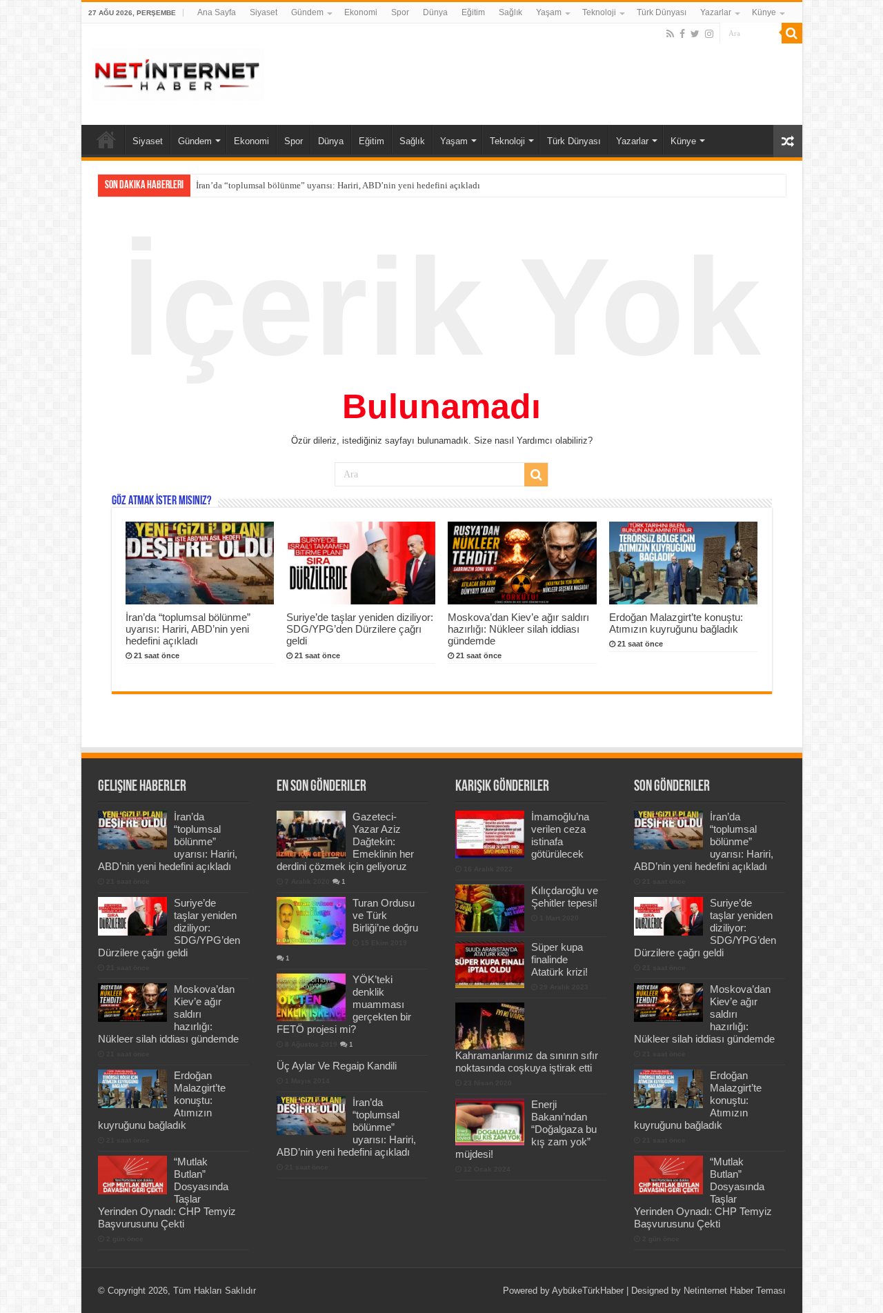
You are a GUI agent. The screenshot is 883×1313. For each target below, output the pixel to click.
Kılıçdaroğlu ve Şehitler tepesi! (564, 897)
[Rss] (670, 34)
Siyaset (263, 12)
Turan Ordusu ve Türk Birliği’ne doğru (385, 915)
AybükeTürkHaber (588, 1290)
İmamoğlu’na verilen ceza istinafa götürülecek (560, 835)
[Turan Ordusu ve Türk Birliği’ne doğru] (311, 920)
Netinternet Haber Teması (735, 1290)
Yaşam (549, 12)
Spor (400, 12)
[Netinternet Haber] (178, 71)
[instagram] (709, 34)
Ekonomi (360, 12)
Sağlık (510, 12)
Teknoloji (599, 12)
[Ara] (792, 33)
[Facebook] (682, 34)
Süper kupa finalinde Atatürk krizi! (559, 959)
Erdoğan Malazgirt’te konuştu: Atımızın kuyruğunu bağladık (676, 623)
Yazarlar (715, 12)
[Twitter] (695, 34)
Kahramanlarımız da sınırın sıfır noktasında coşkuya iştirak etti (526, 1061)
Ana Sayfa (216, 12)
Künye (764, 12)
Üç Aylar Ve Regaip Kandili (337, 1066)
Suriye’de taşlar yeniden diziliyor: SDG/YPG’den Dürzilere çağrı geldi (327, 185)
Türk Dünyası (661, 12)
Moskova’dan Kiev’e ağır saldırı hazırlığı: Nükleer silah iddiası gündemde (518, 628)
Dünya (435, 12)
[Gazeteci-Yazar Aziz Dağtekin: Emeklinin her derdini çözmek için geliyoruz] (311, 834)
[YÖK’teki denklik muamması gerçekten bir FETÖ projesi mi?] (311, 997)
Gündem (307, 12)
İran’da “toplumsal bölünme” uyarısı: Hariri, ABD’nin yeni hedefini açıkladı (188, 628)
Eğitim (473, 12)
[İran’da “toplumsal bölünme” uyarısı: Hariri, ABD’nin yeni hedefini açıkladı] (311, 1115)
